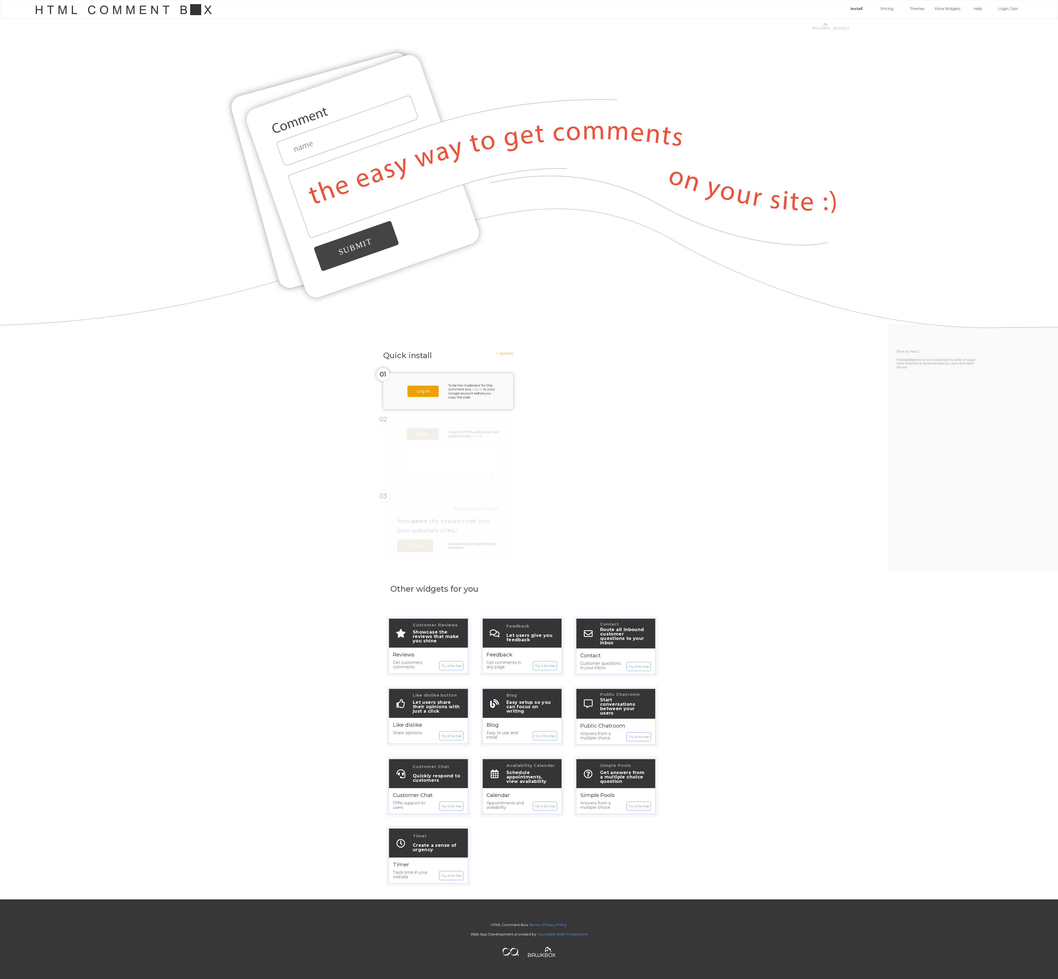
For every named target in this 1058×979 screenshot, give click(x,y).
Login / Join (1008, 9)
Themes (917, 9)
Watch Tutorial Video (478, 509)
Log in (477, 389)
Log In (423, 391)
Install (857, 9)
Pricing (887, 9)
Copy (423, 433)
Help (978, 9)
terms (476, 436)
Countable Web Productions (562, 934)
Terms (534, 925)
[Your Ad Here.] (908, 351)
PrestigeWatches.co (911, 360)
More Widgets (947, 9)
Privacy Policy (554, 925)
